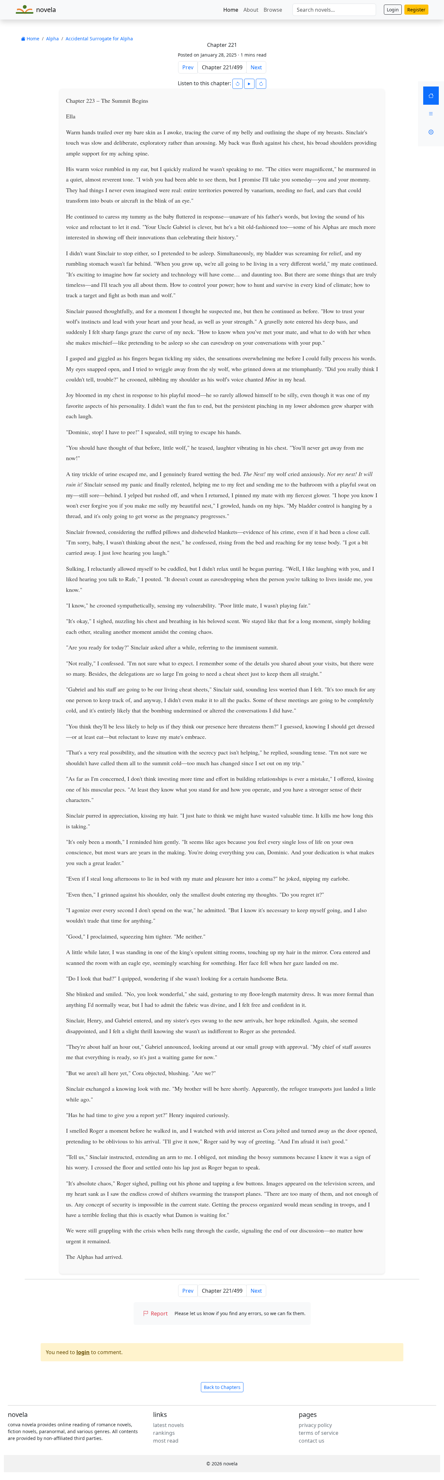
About (250, 9)
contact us (311, 1440)
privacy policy (315, 1425)
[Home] (431, 96)
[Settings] (431, 132)
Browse (273, 9)
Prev (187, 67)
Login (393, 10)
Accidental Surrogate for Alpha (99, 38)
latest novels (168, 1425)
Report (159, 1313)
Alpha (52, 38)
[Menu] (431, 114)
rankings (164, 1432)
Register (416, 10)
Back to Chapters (222, 1387)
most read (165, 1440)
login (83, 1352)
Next (256, 67)
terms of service (318, 1432)
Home (230, 9)
